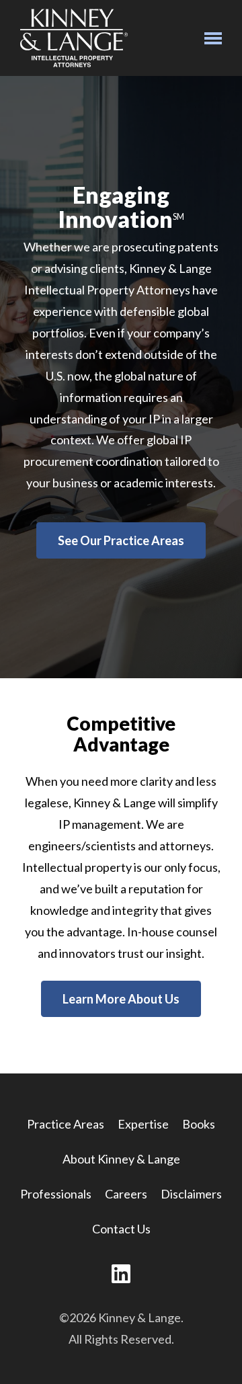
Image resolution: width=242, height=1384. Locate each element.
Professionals (55, 1193)
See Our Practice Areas (121, 540)
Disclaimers (191, 1193)
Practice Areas (65, 1123)
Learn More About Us (121, 998)
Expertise (143, 1123)
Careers (126, 1193)
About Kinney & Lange (121, 1158)
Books (198, 1123)
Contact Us (121, 1228)
